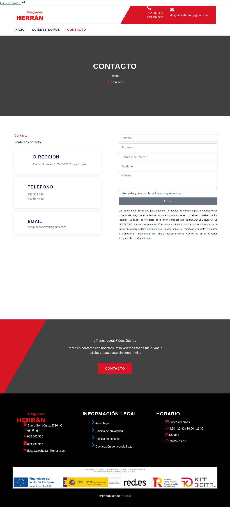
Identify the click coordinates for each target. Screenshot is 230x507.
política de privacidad (166, 193)
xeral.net (126, 495)
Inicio (19, 29)
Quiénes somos (46, 29)
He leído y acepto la (152, 193)
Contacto (76, 29)
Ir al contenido (10, 3)
